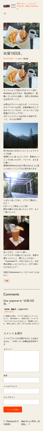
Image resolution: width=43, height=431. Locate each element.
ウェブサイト (9, 397)
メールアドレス (10, 386)
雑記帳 (25, 59)
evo (19, 59)
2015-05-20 (9, 312)
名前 (5, 375)
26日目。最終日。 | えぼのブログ (16, 309)
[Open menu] (4, 13)
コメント (7, 349)
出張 (6, 281)
